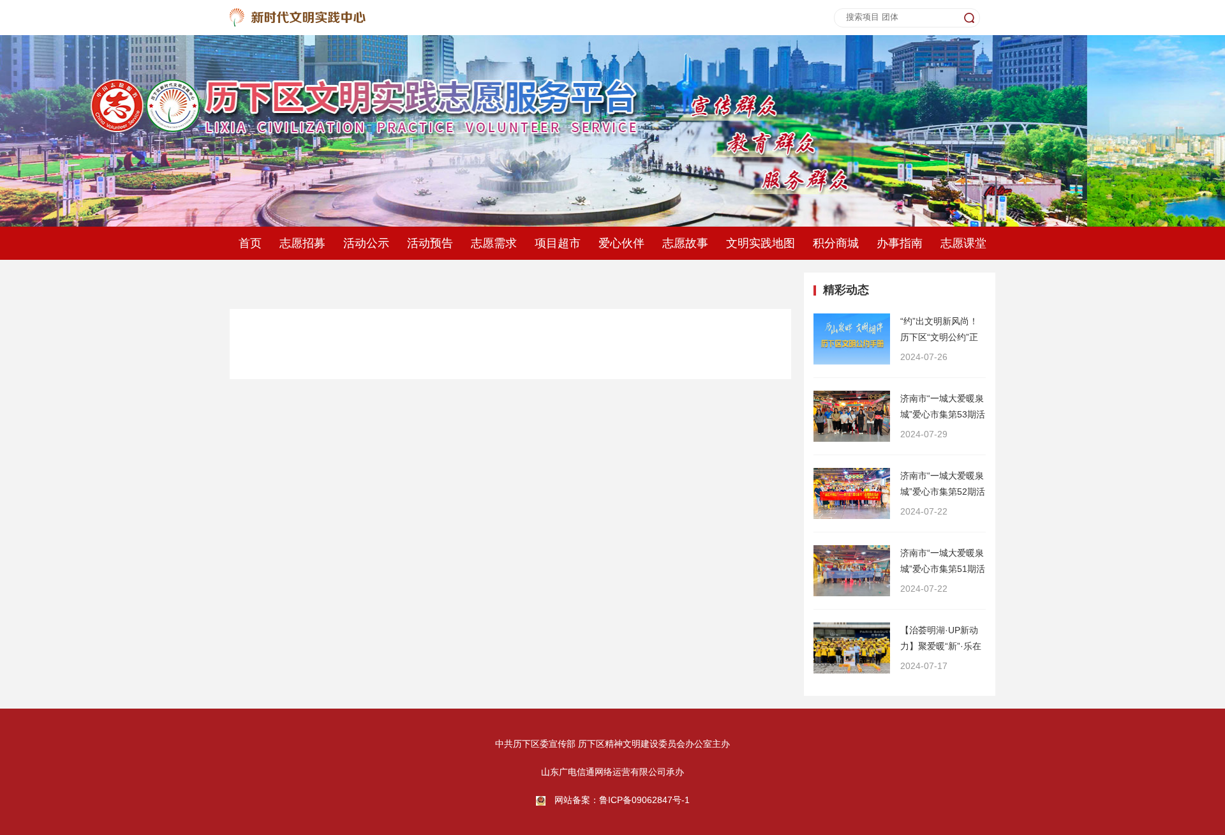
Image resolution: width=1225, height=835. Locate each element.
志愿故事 (685, 243)
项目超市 (558, 243)
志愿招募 (302, 243)
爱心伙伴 (621, 243)
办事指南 (900, 243)
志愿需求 (494, 243)
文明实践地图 (760, 243)
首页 (250, 243)
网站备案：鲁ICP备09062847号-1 (622, 800)
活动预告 (430, 243)
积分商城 (836, 243)
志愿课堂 (963, 243)
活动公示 (366, 243)
